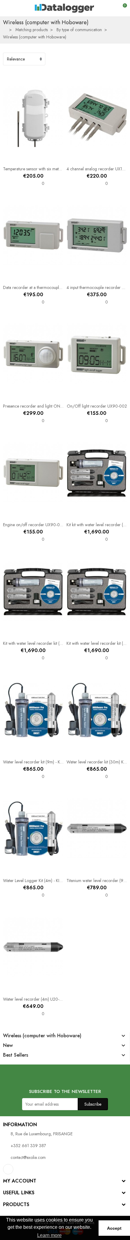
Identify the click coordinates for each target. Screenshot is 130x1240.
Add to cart (14, 158)
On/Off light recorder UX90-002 (97, 406)
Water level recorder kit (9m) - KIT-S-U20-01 (42, 762)
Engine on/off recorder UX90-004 (34, 525)
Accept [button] (114, 1228)
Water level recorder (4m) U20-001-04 (38, 999)
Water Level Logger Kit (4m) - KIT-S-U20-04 (42, 881)
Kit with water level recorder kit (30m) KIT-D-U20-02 (49, 643)
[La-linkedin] (8, 1169)
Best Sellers (15, 1055)
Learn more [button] (49, 1235)
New (8, 1045)
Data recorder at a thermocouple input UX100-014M (49, 287)
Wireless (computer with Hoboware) (42, 1035)
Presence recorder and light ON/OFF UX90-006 (47, 406)
